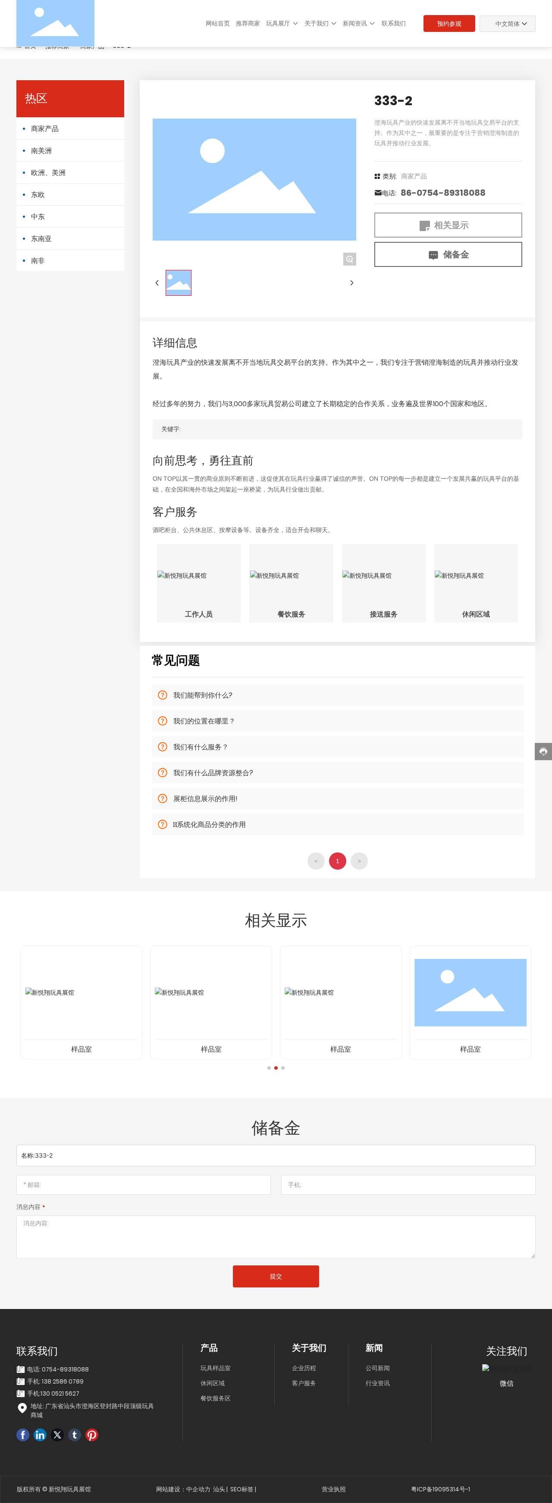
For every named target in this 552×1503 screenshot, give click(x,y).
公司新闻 (378, 1368)
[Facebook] (22, 1434)
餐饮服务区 (216, 1398)
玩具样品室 (216, 1368)
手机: (34, 1393)
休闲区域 (213, 1383)
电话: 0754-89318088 (58, 1369)
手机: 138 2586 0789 (55, 1381)
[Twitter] (57, 1434)
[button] (269, 1068)
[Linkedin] (40, 1434)
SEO (236, 1489)
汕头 (219, 1489)
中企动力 (198, 1489)
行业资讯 (378, 1383)
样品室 (81, 1049)
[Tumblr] (74, 1434)
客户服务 (304, 1383)
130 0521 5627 (60, 1393)
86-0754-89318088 (443, 193)
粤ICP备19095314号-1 (440, 1489)
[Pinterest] (91, 1434)
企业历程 (304, 1368)
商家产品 (414, 176)
